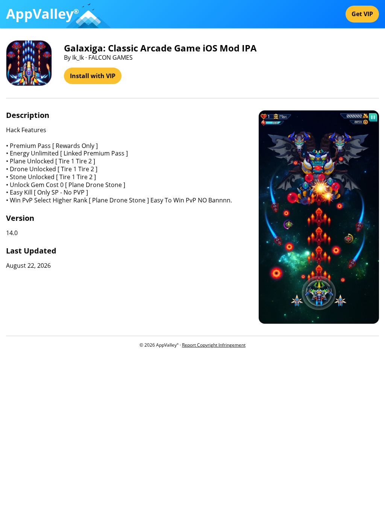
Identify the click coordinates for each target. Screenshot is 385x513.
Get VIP (362, 14)
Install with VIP (92, 76)
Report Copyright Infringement (214, 345)
